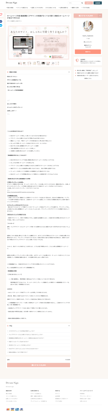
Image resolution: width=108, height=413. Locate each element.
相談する (87, 52)
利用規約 (82, 393)
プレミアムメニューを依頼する (39, 401)
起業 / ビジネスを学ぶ (11, 398)
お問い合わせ (83, 401)
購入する (86, 15)
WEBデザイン (19, 21)
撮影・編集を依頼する (36, 396)
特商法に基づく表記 (85, 398)
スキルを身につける (50, 7)
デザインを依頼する (11, 21)
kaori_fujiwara (88, 36)
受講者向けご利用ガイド (61, 398)
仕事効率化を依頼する (36, 398)
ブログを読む (58, 401)
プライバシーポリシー (86, 396)
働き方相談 (9, 393)
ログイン (88, 3)
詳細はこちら (87, 78)
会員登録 (97, 3)
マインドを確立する (11, 396)
